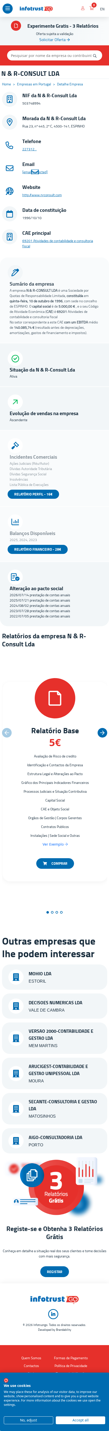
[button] (102, 733)
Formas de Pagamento (71, 1357)
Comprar (59, 863)
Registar (54, 1271)
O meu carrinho (92, 9)
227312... (29, 149)
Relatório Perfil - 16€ (33, 494)
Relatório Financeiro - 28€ (37, 549)
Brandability (63, 1329)
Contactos (31, 1365)
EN (102, 9)
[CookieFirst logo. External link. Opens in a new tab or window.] (6, 1380)
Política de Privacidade (71, 1365)
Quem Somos (31, 1357)
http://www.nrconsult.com (42, 194)
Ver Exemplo (54, 844)
